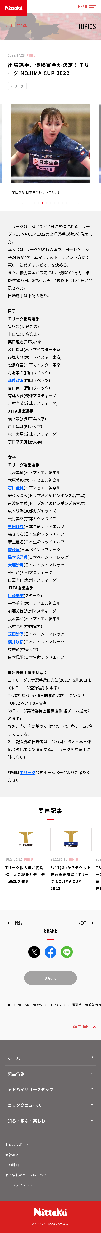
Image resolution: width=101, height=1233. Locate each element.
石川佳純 (16, 488)
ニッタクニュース (24, 1105)
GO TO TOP (80, 1027)
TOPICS (55, 1004)
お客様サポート (17, 1144)
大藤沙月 (16, 565)
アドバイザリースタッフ (31, 1089)
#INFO (31, 55)
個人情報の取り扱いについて (27, 1175)
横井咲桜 (16, 641)
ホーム (14, 1058)
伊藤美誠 (16, 595)
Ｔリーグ (27, 772)
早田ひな (16, 526)
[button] (23, 203)
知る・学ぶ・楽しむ (26, 1121)
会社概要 (12, 1154)
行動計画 (12, 1164)
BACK (51, 978)
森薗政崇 (16, 380)
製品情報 (16, 1073)
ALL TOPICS (19, 25)
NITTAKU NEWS (30, 1004)
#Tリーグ (17, 86)
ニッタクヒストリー (20, 1185)
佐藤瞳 (14, 549)
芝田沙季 (16, 634)
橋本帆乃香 (18, 557)
